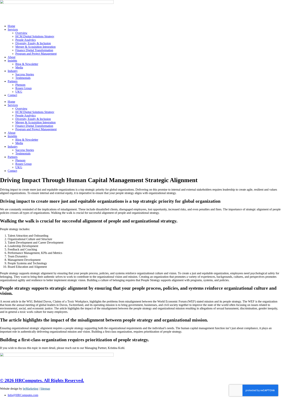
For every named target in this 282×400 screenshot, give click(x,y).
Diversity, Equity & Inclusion (33, 43)
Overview (21, 33)
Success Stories (24, 74)
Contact (12, 95)
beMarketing (30, 388)
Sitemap (45, 388)
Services (13, 29)
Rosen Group (23, 88)
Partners (12, 81)
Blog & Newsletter (26, 64)
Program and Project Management (36, 53)
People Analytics (25, 39)
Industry (13, 71)
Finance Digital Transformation (34, 50)
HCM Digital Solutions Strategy (34, 36)
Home (11, 26)
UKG (18, 91)
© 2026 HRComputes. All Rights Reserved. (42, 380)
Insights (12, 60)
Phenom (20, 84)
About (11, 57)
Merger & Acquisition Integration (35, 46)
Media (19, 67)
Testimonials (23, 77)
